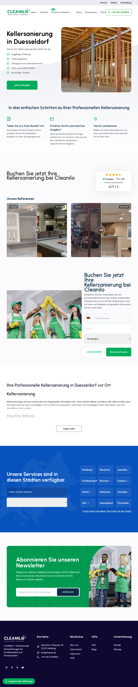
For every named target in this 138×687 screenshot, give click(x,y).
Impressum (75, 653)
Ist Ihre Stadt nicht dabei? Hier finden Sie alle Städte (106, 511)
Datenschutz (76, 649)
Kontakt (117, 645)
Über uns (74, 645)
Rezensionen (91, 12)
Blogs (94, 649)
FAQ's (103, 12)
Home (34, 12)
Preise (79, 12)
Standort (44, 12)
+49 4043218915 (94, 352)
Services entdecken (60, 12)
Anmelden (68, 592)
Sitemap (117, 649)
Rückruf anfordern (118, 352)
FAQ (94, 645)
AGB (72, 658)
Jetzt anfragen (22, 85)
